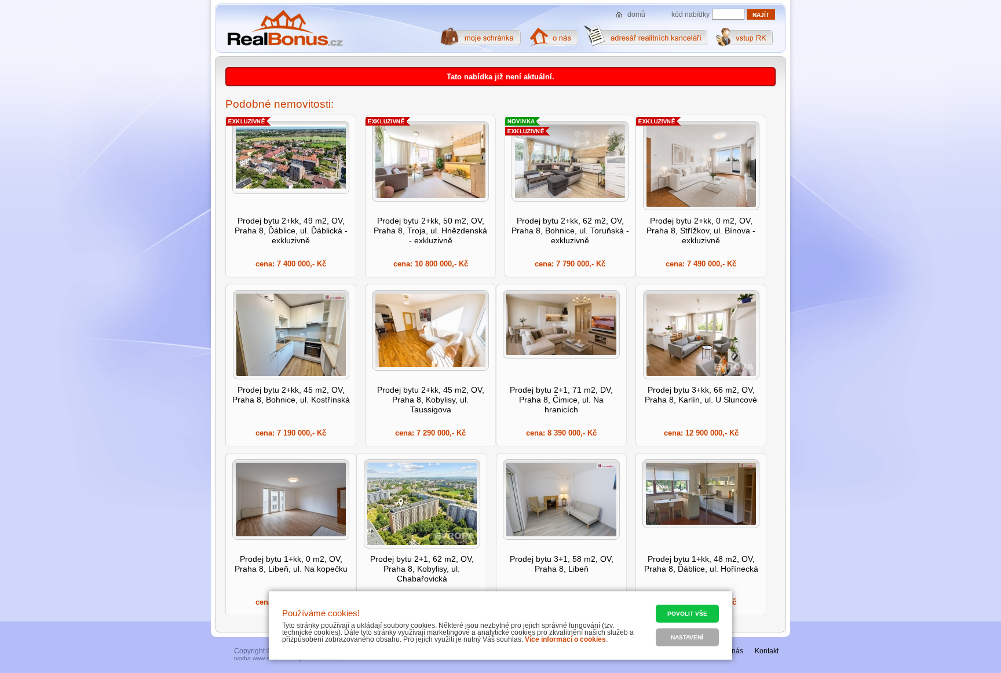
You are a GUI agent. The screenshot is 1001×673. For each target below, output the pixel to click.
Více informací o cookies (565, 639)
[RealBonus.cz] (285, 28)
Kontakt (767, 651)
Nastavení (687, 637)
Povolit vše (687, 613)
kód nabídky (690, 14)
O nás (734, 651)
